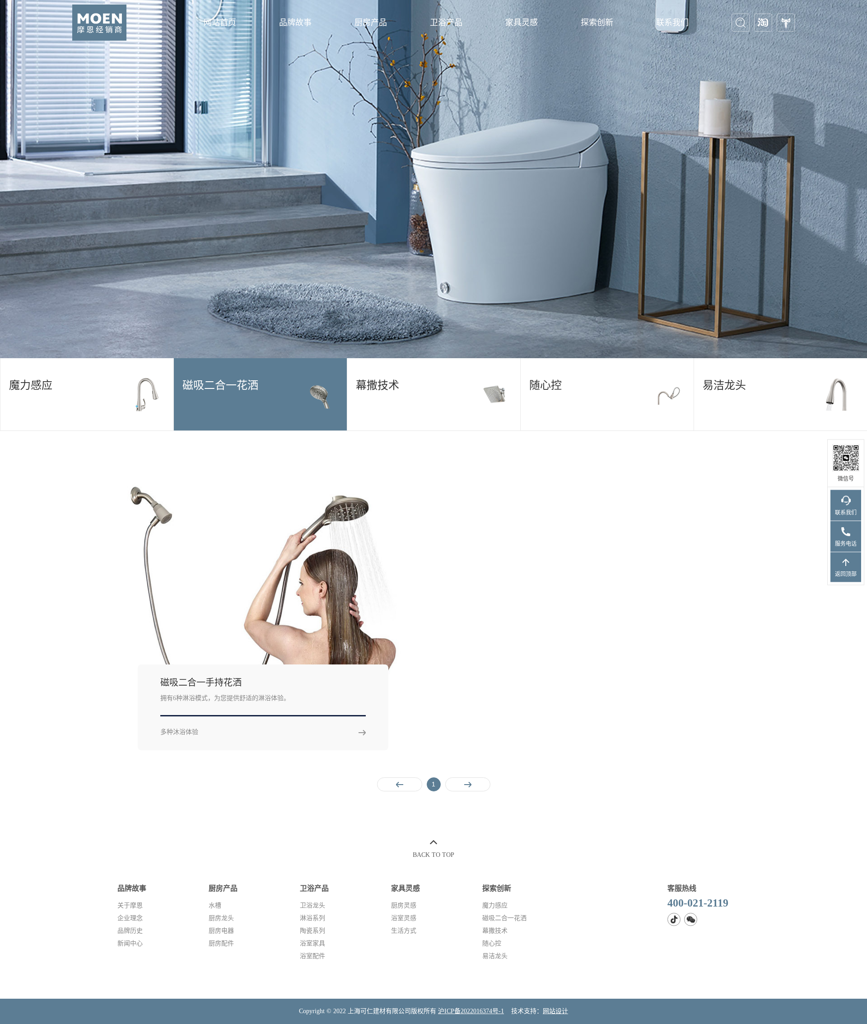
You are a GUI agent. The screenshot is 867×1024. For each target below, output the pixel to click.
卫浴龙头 (312, 905)
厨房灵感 (403, 905)
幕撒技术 (495, 930)
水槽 (215, 905)
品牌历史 (130, 930)
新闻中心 (130, 943)
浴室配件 (312, 956)
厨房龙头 (221, 918)
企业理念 (130, 918)
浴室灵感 (403, 918)
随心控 (491, 943)
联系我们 (672, 22)
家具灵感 (521, 22)
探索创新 (597, 22)
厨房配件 (221, 943)
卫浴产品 (446, 22)
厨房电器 (221, 930)
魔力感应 (495, 905)
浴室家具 (312, 943)
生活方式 (403, 930)
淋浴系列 (312, 918)
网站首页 (220, 22)
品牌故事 (295, 22)
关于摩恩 (130, 905)
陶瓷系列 (312, 930)
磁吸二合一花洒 (504, 918)
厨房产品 (370, 22)
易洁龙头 (495, 956)
